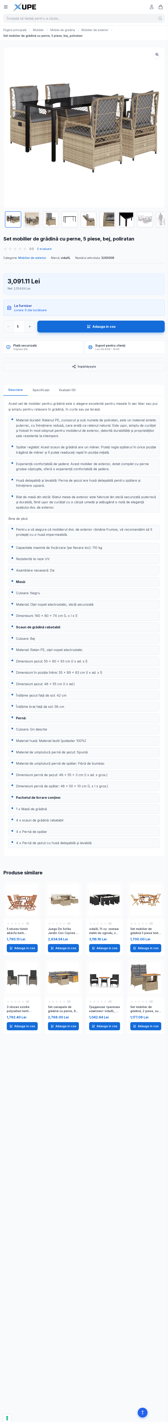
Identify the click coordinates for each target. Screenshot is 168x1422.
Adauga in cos (24, 948)
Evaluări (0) (67, 390)
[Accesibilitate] (143, 1413)
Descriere (15, 390)
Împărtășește (87, 366)
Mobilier (38, 30)
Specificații (41, 390)
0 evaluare (44, 249)
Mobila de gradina (62, 30)
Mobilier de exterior (95, 30)
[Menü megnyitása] (6, 7)
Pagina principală (14, 30)
